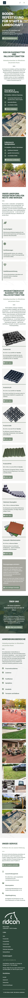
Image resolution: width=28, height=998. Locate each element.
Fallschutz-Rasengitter (8, 949)
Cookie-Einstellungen (8, 985)
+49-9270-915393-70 (9, 960)
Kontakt (4, 977)
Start (4, 936)
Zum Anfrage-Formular (12, 587)
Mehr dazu (8, 363)
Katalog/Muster (6, 952)
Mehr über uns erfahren (14, 627)
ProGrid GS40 (6, 944)
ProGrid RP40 (6, 941)
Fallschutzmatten (7, 946)
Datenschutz (5, 982)
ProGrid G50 (5, 938)
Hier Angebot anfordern (11, 865)
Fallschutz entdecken (13, 160)
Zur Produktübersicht (10, 38)
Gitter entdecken (12, 109)
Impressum (5, 979)
